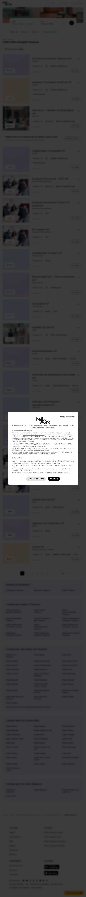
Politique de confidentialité (40, 472)
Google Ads (47, 460)
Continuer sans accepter (67, 416)
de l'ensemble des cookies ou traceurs (34, 435)
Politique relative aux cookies (61, 472)
